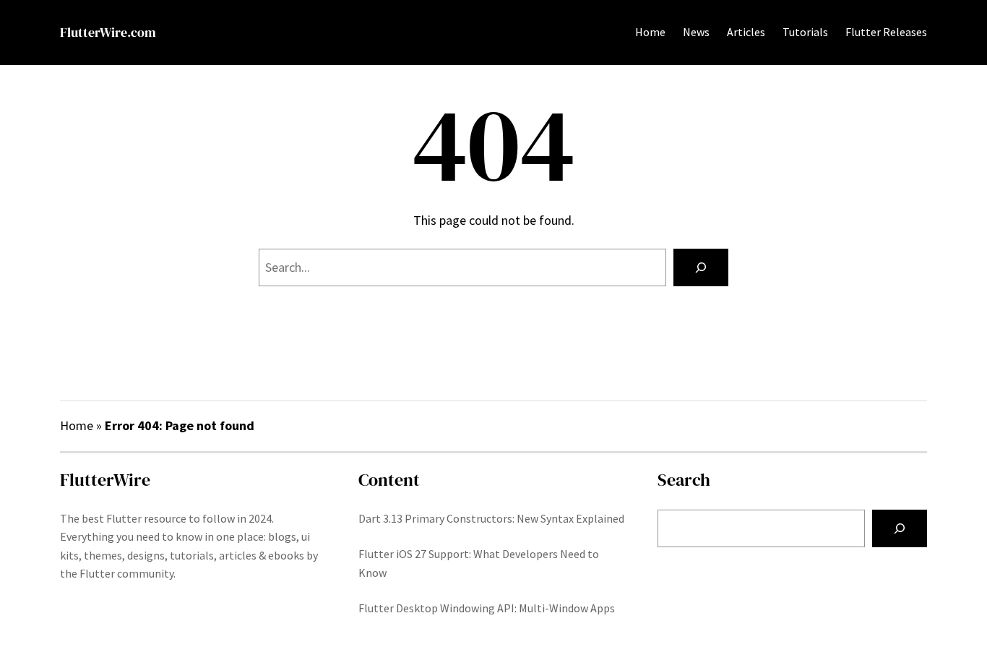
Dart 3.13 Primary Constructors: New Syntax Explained (491, 518)
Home (650, 32)
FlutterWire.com (108, 32)
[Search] (700, 267)
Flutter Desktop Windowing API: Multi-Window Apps (486, 608)
